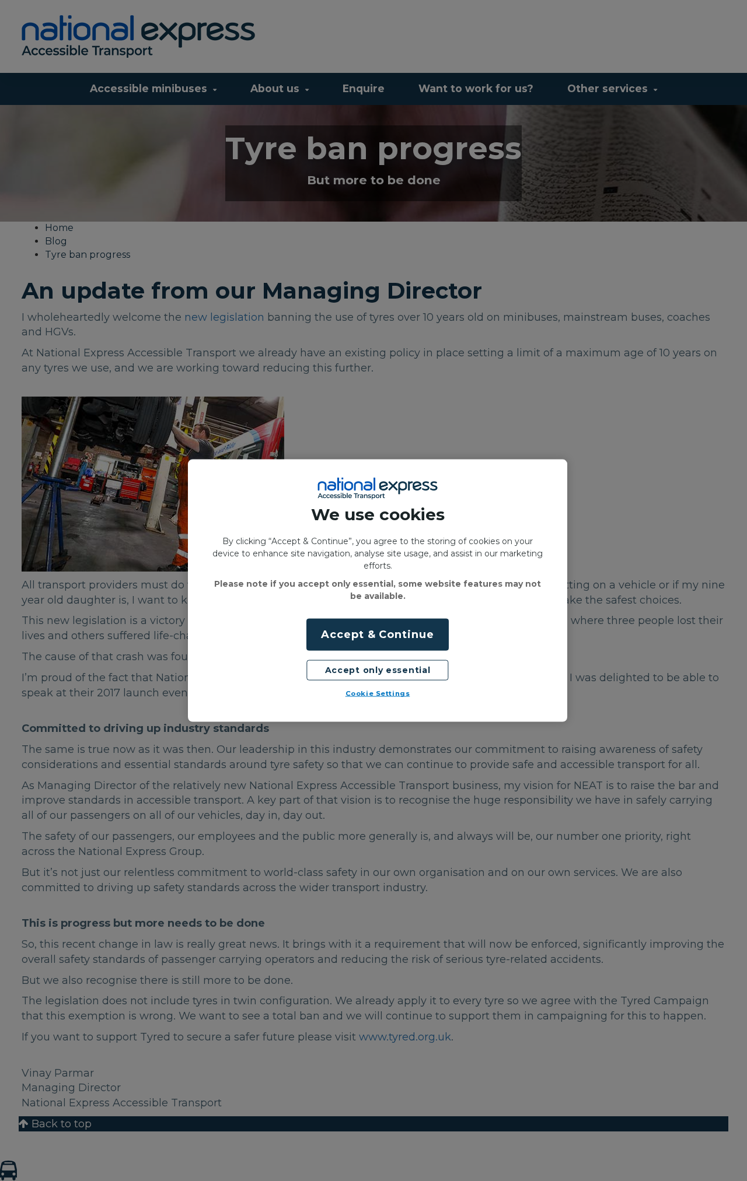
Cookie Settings (377, 693)
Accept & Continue (377, 634)
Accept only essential (378, 669)
